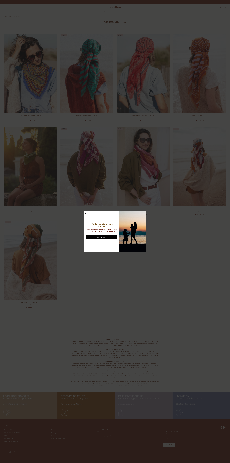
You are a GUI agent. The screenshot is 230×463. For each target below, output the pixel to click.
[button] (85, 213)
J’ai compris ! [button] (101, 237)
